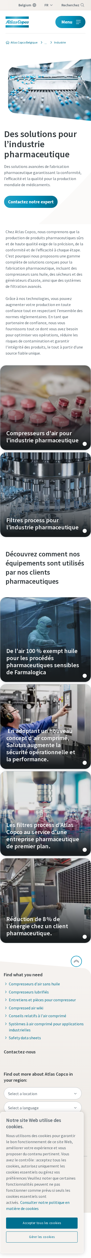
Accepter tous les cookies (42, 1223)
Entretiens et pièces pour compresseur (42, 999)
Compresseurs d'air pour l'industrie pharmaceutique (45, 407)
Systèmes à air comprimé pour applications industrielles (46, 1026)
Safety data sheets (25, 1037)
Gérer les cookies (42, 1237)
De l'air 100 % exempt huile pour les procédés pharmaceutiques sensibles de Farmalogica (45, 639)
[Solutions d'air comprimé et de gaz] (44, 42)
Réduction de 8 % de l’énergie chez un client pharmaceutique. (45, 900)
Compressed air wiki (26, 1007)
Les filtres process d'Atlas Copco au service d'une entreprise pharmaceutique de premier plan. (45, 813)
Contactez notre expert (31, 202)
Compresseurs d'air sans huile (34, 983)
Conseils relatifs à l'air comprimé (37, 1015)
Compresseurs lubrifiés (29, 991)
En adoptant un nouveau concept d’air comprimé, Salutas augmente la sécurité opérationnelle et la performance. (45, 726)
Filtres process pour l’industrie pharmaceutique (45, 494)
